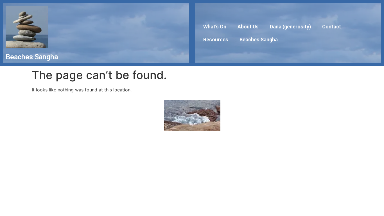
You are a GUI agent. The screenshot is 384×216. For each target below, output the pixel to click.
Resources (215, 39)
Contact (331, 27)
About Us (248, 27)
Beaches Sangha (259, 39)
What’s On (214, 27)
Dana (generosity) (290, 27)
